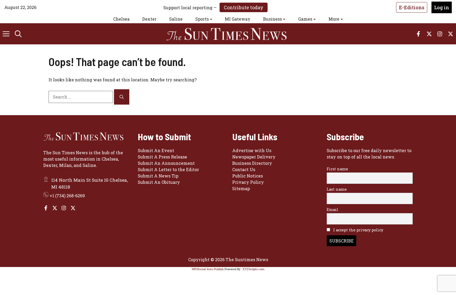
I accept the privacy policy (357, 229)
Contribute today (243, 7)
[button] (18, 33)
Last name (337, 189)
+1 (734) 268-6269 (67, 195)
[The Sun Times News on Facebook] (45, 207)
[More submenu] (341, 19)
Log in (441, 7)
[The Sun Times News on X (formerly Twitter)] (72, 207)
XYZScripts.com (253, 269)
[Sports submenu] (211, 19)
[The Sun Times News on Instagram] (63, 207)
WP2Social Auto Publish (208, 269)
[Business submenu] (284, 19)
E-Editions (411, 7)
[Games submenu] (314, 19)
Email (332, 209)
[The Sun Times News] (231, 33)
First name (337, 168)
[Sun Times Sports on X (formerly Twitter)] (54, 207)
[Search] (121, 97)
